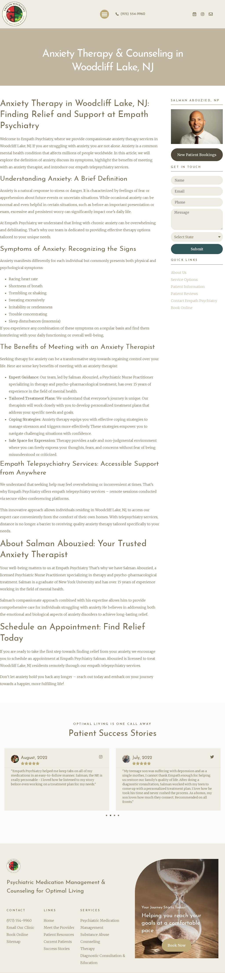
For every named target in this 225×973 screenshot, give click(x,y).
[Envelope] (211, 14)
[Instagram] (203, 14)
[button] (104, 14)
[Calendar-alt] (194, 14)
